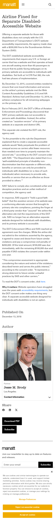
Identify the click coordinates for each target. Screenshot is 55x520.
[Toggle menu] (23, 4)
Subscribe (9, 429)
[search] (49, 4)
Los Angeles (10, 392)
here (43, 281)
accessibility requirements (35, 290)
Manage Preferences (27, 499)
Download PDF (12, 421)
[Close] (52, 472)
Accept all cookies (27, 515)
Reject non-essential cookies (27, 507)
